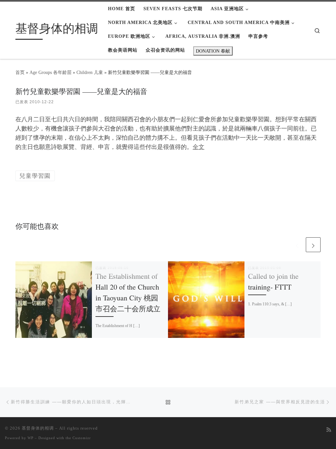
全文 (198, 147)
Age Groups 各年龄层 (51, 72)
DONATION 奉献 (213, 51)
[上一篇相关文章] (297, 244)
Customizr (82, 438)
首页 (20, 72)
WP (30, 438)
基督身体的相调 (38, 428)
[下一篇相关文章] (313, 244)
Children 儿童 (89, 72)
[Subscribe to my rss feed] (328, 430)
